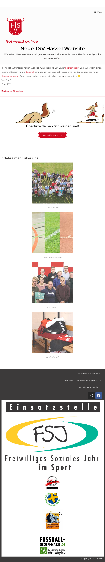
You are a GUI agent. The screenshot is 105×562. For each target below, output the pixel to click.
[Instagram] (91, 395)
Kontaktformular (10, 76)
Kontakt (70, 380)
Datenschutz (95, 380)
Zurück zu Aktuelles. (12, 91)
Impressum (82, 380)
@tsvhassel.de (88, 387)
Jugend (30, 72)
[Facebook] (98, 395)
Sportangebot (72, 68)
